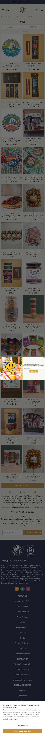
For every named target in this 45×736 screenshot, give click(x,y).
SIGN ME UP (33, 371)
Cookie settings (22, 725)
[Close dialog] (44, 357)
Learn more (13, 719)
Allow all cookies (22, 731)
